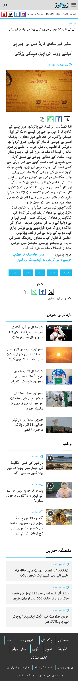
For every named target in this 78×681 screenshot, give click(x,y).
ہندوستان (52, 272)
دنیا (8, 640)
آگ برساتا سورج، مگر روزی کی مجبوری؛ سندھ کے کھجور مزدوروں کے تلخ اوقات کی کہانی (26, 525)
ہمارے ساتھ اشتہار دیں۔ (17, 667)
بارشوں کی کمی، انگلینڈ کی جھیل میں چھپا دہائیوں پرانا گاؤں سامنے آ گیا (25, 468)
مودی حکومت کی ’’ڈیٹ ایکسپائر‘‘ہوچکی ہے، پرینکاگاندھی (40, 619)
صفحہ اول (65, 640)
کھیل (35, 649)
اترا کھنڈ (66, 272)
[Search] (5, 5)
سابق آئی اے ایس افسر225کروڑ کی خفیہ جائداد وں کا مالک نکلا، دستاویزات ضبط (40, 596)
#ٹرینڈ (62, 649)
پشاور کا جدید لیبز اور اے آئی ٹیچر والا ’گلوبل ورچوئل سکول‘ (24, 496)
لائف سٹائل (39, 657)
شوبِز (48, 649)
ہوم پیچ (72, 23)
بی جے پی (15, 272)
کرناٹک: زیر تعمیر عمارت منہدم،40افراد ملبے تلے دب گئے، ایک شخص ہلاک (41, 573)
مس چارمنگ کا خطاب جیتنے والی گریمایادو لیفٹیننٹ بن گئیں (42, 257)
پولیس (28, 272)
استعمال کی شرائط (43, 667)
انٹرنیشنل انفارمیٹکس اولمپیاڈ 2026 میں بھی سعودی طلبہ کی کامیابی (26, 376)
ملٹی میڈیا (18, 649)
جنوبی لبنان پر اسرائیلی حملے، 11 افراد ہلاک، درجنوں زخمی (27, 424)
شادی (40, 272)
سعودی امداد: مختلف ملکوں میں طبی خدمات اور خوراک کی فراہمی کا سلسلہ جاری (26, 401)
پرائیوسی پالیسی (65, 667)
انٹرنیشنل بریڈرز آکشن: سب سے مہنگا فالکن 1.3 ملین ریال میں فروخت (26, 332)
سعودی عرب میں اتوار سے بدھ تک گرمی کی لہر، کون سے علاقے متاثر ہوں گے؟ (25, 354)
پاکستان (46, 640)
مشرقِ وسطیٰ (26, 640)
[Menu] (73, 5)
